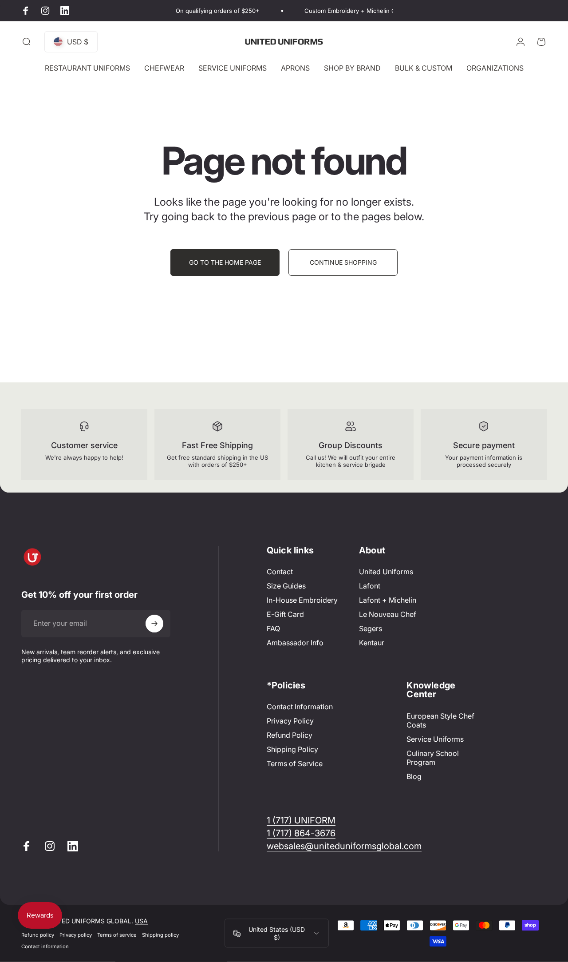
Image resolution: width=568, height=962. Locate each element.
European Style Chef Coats (440, 720)
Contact (280, 571)
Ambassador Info (295, 642)
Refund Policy (289, 735)
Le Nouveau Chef (387, 614)
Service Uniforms (435, 739)
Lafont (369, 585)
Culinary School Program (432, 758)
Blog (414, 776)
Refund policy (37, 935)
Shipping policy (160, 935)
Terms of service (117, 935)
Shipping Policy (292, 749)
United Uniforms (386, 571)
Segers (370, 628)
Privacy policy (75, 935)
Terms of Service (295, 763)
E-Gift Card (285, 614)
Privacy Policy (290, 720)
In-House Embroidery (302, 600)
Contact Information (300, 706)
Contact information (45, 946)
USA (141, 921)
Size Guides (286, 585)
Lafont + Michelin (387, 600)
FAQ (273, 628)
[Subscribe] (154, 623)
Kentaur (371, 642)
